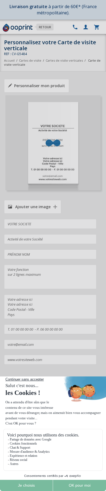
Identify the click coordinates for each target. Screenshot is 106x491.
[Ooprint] (18, 28)
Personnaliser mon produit (39, 85)
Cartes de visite (30, 60)
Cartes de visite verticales (64, 60)
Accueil (9, 60)
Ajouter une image (32, 206)
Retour (45, 27)
